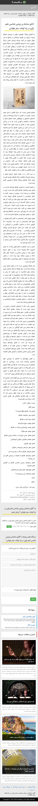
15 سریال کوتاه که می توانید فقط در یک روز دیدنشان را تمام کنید (19, 660)
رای (9, 526)
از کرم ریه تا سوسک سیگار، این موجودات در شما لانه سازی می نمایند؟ (19, 770)
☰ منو (33, 7)
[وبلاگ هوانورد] (19, 2)
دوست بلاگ (31, 625)
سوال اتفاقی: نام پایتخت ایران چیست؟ (25, 590)
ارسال (33, 599)
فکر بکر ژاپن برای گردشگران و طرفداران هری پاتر (20, 701)
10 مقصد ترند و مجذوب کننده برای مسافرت (22, 737)
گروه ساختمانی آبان (29, 616)
